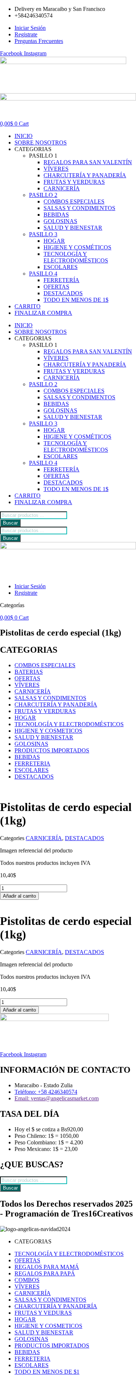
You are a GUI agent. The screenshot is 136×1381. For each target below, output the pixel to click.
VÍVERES (56, 169)
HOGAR (54, 241)
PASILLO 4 (43, 273)
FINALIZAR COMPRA (43, 313)
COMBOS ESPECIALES (74, 201)
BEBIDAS (56, 214)
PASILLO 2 (43, 195)
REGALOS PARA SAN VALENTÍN (88, 162)
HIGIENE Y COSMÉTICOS (77, 247)
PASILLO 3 (43, 234)
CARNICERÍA (62, 188)
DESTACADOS (63, 293)
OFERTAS (56, 287)
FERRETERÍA (61, 280)
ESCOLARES (61, 267)
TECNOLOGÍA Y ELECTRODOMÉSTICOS (76, 257)
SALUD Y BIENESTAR (73, 228)
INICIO (24, 136)
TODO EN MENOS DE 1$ (76, 300)
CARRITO (28, 306)
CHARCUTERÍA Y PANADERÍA (85, 175)
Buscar (10, 523)
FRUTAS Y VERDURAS (74, 182)
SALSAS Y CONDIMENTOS (79, 208)
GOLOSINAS (60, 221)
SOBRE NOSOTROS (41, 142)
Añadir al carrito (19, 896)
